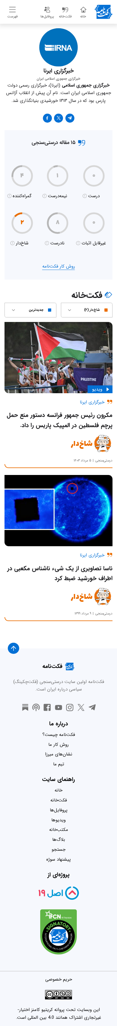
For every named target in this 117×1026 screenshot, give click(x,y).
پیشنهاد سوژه (58, 859)
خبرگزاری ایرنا (92, 402)
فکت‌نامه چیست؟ (58, 734)
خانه (58, 790)
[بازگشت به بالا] (13, 648)
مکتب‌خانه (58, 829)
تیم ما (58, 764)
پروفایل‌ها (59, 810)
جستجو (58, 849)
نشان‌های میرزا (58, 754)
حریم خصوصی (58, 979)
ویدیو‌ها (58, 820)
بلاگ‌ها (58, 839)
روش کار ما (58, 744)
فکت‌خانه (58, 800)
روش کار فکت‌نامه (58, 266)
